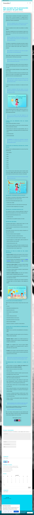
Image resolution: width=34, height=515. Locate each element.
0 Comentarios (21, 11)
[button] (30, 3)
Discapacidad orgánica (16, 11)
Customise (5, 511)
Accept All (16, 511)
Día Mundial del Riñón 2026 (7, 471)
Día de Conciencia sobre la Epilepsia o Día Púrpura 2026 (10, 467)
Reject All (11, 511)
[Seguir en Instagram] (19, 420)
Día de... (11, 11)
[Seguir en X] (17, 420)
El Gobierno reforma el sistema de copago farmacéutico (10, 466)
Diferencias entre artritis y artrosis (7, 468)
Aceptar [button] (30, 512)
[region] (11, 508)
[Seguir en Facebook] (15, 420)
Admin (5, 11)
